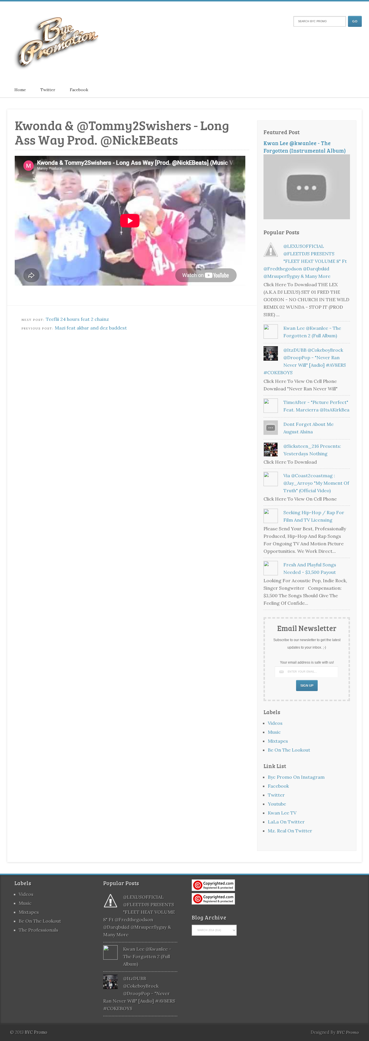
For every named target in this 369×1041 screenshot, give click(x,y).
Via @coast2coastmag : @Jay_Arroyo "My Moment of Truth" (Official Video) (316, 483)
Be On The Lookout (289, 750)
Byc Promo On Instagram (296, 777)
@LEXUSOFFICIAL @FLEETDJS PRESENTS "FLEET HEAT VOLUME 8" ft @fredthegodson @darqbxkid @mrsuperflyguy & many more (305, 261)
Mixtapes (278, 741)
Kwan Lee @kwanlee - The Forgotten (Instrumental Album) (304, 146)
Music (274, 732)
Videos (275, 723)
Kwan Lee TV (282, 813)
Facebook (79, 89)
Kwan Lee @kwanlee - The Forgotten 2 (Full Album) (147, 956)
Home (20, 89)
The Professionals (38, 930)
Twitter (47, 89)
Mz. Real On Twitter (290, 831)
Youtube (277, 804)
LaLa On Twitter (286, 822)
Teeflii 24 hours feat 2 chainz (77, 319)
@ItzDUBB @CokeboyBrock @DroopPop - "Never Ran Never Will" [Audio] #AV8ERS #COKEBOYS (139, 993)
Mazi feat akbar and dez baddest (91, 328)
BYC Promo (348, 1032)
